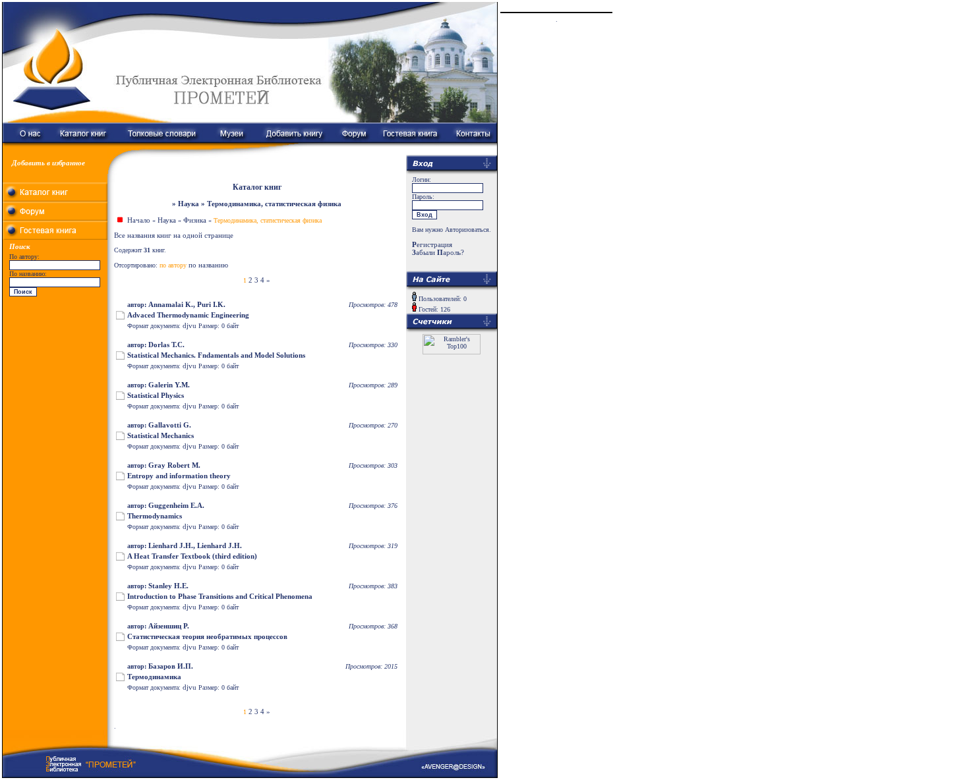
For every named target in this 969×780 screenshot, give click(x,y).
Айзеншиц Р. (168, 626)
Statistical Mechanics (160, 435)
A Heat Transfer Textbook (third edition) (192, 556)
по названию (208, 265)
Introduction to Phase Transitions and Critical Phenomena (219, 596)
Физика (194, 220)
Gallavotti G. (169, 425)
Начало (138, 220)
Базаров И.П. (170, 666)
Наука (167, 220)
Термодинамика (154, 677)
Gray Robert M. (174, 465)
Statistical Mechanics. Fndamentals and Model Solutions (216, 355)
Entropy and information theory (179, 476)
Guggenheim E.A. (176, 505)
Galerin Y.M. (169, 385)
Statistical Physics (155, 395)
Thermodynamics (154, 516)
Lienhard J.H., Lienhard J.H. (195, 545)
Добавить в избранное (48, 163)
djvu (189, 325)
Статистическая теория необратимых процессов (207, 636)
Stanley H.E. (168, 586)
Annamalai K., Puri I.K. (186, 304)
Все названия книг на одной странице (173, 235)
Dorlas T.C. (166, 344)
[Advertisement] (55, 382)
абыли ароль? (438, 252)
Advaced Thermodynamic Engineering (188, 315)
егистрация (432, 244)
